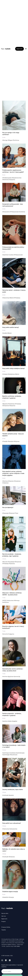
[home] (5, 49)
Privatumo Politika (5, 927)
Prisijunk (3, 921)
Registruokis (19, 48)
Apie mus (3, 916)
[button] (25, 49)
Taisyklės (3, 930)
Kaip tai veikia (4, 913)
